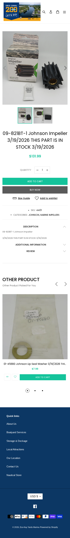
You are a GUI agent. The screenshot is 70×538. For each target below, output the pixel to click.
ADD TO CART (35, 181)
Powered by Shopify (49, 527)
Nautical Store (14, 475)
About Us (11, 423)
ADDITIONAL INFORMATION (30, 244)
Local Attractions (15, 449)
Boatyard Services (16, 432)
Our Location (13, 458)
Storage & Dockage (17, 441)
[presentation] (56, 284)
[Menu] (64, 11)
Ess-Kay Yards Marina (29, 527)
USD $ (34, 496)
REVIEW (31, 251)
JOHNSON (33, 215)
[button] (65, 68)
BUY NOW (35, 189)
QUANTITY (25, 170)
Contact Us (13, 466)
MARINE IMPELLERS (49, 215)
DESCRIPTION (30, 226)
